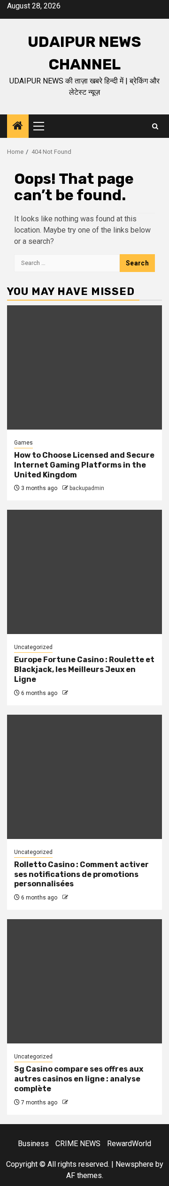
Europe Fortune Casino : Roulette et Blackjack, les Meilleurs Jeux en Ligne (84, 669)
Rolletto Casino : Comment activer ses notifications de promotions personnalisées (81, 874)
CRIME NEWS (77, 1143)
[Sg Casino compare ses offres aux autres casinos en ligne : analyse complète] (84, 981)
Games (23, 442)
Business (33, 1143)
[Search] (155, 126)
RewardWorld (129, 1143)
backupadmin (86, 488)
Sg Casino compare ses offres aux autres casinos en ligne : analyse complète (78, 1079)
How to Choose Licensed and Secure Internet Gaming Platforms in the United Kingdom (84, 465)
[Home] (18, 126)
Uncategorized (33, 647)
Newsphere (134, 1164)
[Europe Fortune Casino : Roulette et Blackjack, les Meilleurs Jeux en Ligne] (84, 572)
